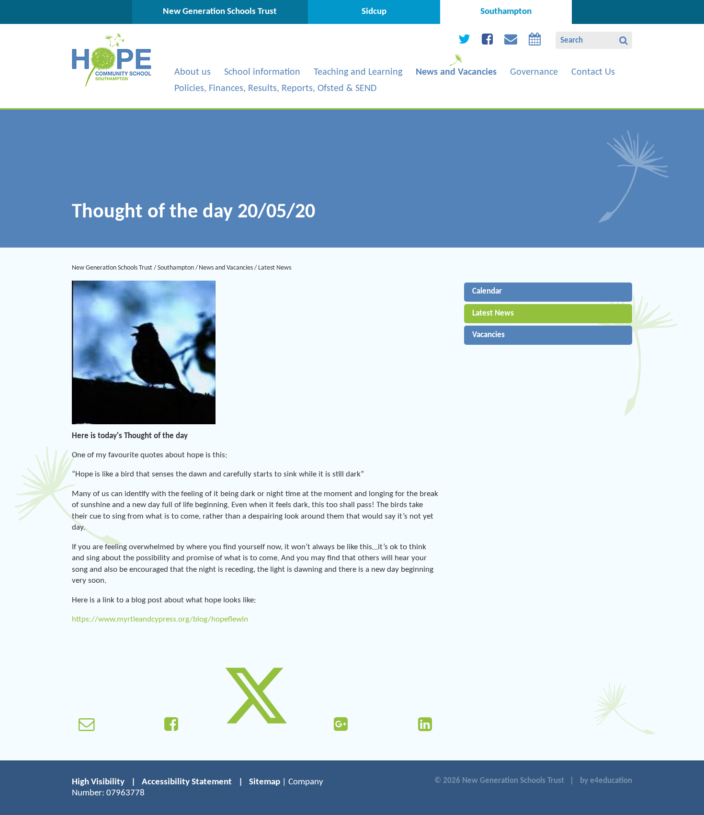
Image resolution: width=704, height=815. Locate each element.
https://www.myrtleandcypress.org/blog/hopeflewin (160, 619)
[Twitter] (464, 41)
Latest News (274, 268)
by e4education (606, 781)
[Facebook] (487, 41)
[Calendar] (535, 41)
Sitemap (264, 782)
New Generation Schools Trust (112, 268)
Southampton (176, 268)
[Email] (510, 41)
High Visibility (98, 782)
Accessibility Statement (187, 782)
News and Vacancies (226, 268)
